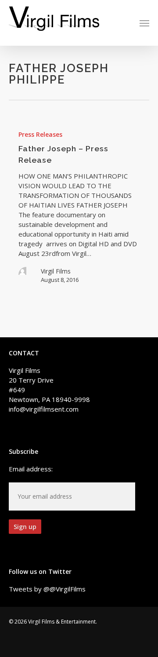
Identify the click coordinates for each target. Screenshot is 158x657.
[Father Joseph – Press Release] (79, 206)
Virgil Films (56, 271)
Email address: (31, 468)
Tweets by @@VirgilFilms (47, 588)
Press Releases (40, 134)
